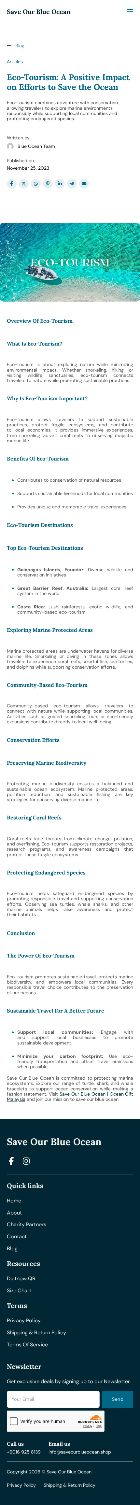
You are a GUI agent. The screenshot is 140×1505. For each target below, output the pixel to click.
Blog (12, 1249)
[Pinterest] (48, 184)
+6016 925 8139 (24, 1452)
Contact (17, 1237)
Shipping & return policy (36, 1333)
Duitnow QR (21, 1279)
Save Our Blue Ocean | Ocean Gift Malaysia (70, 1096)
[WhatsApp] (36, 184)
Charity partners (26, 1225)
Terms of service (27, 1345)
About (14, 1213)
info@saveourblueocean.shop (80, 1452)
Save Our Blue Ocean (39, 12)
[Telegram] (72, 184)
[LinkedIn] (60, 184)
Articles (15, 61)
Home (14, 1201)
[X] (24, 184)
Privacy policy (24, 1321)
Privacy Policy (21, 1485)
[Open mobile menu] (130, 11)
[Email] (84, 184)
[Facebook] (12, 184)
